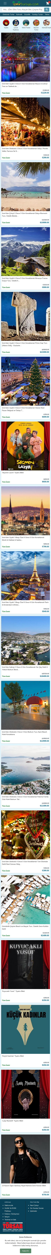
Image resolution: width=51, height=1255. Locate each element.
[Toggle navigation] (5, 3)
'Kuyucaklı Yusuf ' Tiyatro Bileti (13, 991)
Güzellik (27, 14)
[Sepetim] (47, 3)
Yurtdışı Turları (37, 14)
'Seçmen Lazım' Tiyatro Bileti (13, 473)
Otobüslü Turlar (8, 14)
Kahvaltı (19, 14)
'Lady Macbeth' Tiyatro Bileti (12, 1121)
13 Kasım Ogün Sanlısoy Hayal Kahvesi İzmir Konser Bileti (24, 1186)
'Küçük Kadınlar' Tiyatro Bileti (13, 1056)
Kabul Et (25, 1251)
